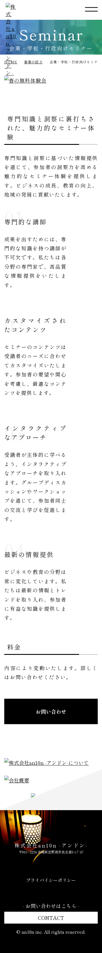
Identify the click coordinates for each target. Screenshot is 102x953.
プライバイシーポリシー (51, 880)
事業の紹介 (33, 61)
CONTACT (51, 917)
